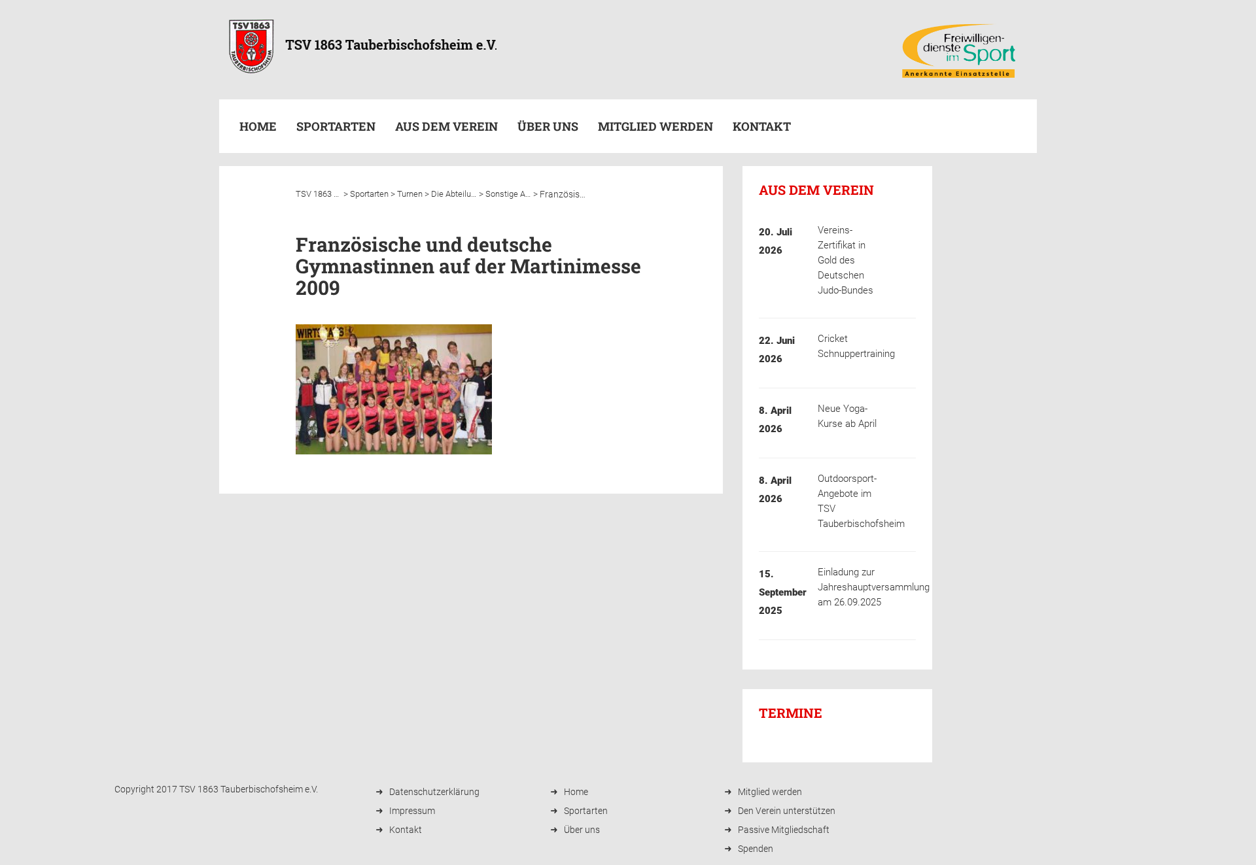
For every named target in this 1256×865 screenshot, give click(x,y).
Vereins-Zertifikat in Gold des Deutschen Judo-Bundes (845, 260)
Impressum (412, 811)
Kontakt (762, 126)
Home (258, 126)
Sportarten (586, 811)
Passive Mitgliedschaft (783, 829)
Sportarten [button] (335, 126)
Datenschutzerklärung (434, 792)
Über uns (547, 126)
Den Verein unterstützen (786, 811)
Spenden (755, 848)
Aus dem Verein (446, 126)
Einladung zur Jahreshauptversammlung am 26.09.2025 (874, 587)
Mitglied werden (655, 126)
